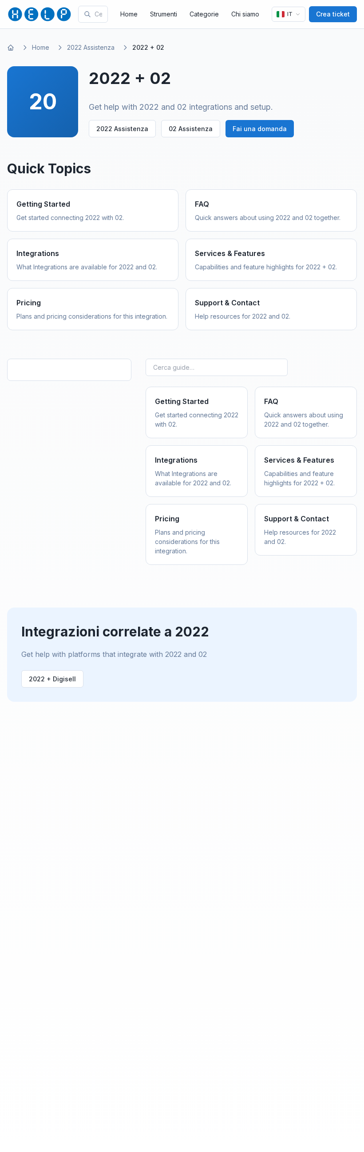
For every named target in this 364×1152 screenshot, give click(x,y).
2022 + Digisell (52, 679)
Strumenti (163, 14)
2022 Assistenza (91, 47)
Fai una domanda (260, 128)
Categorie (204, 14)
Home (129, 14)
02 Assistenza (191, 128)
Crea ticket (333, 14)
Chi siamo (245, 14)
